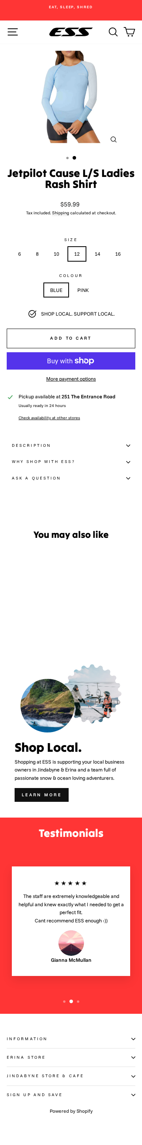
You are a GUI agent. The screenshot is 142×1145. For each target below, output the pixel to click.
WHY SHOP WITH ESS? (43, 461)
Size (70, 239)
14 (97, 254)
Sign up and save (35, 1094)
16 (118, 254)
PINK (83, 290)
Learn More (42, 794)
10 (56, 254)
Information (27, 1038)
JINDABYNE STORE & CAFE (45, 1075)
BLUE (56, 290)
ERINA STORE (26, 1057)
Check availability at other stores (49, 417)
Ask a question (36, 478)
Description (31, 445)
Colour (71, 275)
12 (77, 254)
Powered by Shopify (71, 1111)
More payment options (71, 378)
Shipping (60, 213)
